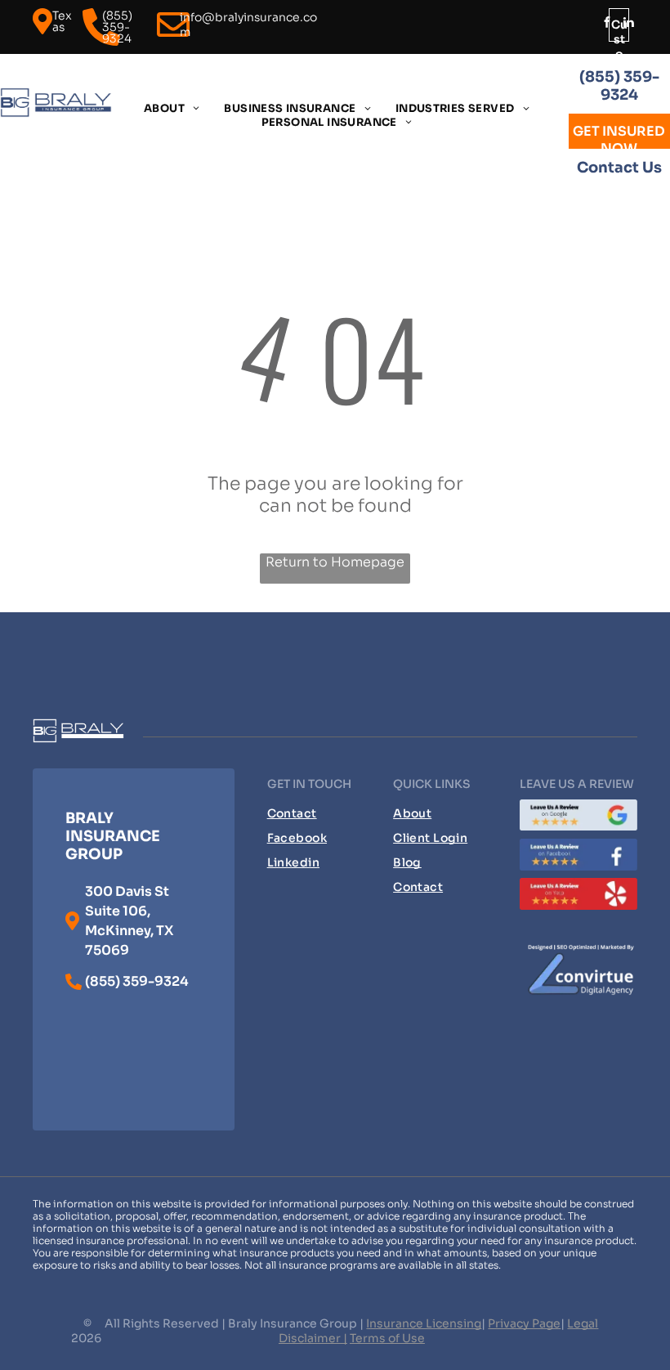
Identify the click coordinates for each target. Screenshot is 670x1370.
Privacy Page (524, 1323)
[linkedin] (628, 24)
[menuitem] (172, 108)
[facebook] (607, 24)
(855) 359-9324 (619, 86)
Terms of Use (387, 1338)
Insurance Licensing (423, 1323)
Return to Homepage (335, 562)
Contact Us (619, 168)
